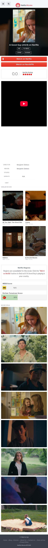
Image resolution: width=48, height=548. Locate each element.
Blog (10, 540)
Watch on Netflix (24, 59)
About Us (23, 540)
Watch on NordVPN (25, 65)
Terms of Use (41, 540)
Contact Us (31, 540)
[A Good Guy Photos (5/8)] (24, 433)
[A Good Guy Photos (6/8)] (24, 462)
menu (3, 4)
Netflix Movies (21, 545)
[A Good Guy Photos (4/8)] (24, 405)
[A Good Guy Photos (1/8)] (24, 320)
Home (5, 540)
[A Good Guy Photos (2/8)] (24, 348)
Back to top (24, 537)
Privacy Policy (24, 542)
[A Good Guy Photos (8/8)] (24, 518)
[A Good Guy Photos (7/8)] (24, 490)
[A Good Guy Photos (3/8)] (24, 377)
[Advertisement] (18, 146)
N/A (23, 176)
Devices (16, 540)
